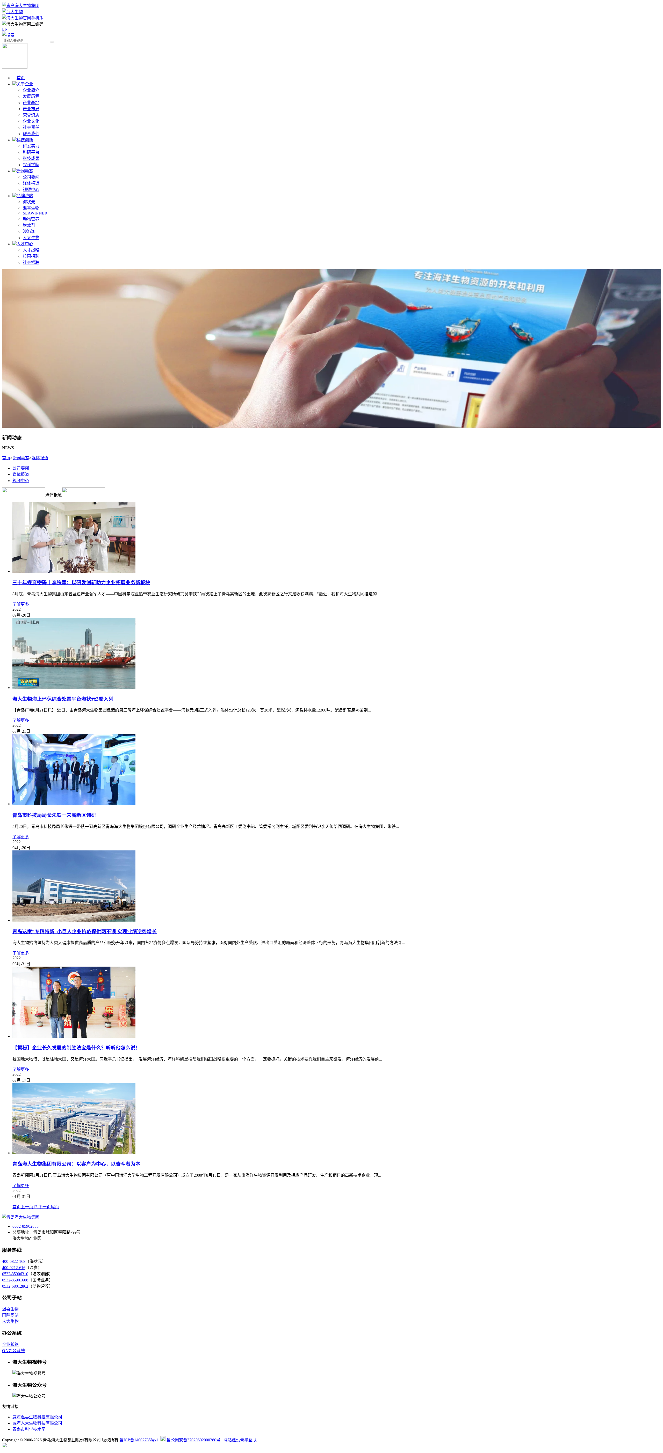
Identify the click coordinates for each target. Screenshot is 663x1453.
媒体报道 (31, 183)
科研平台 (31, 152)
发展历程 (31, 96)
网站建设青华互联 (240, 1440)
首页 (21, 78)
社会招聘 (31, 262)
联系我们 (31, 133)
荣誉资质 (31, 115)
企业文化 (31, 121)
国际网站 (10, 1315)
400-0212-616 (13, 1267)
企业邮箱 (10, 1344)
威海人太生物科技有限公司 (37, 1423)
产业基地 (31, 102)
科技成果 (31, 158)
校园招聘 (31, 256)
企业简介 (31, 90)
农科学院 (31, 164)
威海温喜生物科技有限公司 (37, 1417)
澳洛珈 (29, 231)
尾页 (55, 1207)
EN (5, 29)
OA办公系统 (13, 1350)
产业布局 (31, 109)
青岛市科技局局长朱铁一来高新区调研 (54, 815)
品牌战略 (25, 196)
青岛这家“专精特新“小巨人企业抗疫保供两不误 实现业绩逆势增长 (84, 931)
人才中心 (25, 244)
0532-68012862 (15, 1286)
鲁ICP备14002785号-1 (138, 1440)
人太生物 (31, 237)
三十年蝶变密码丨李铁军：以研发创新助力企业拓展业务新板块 (81, 582)
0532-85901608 (15, 1280)
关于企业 (25, 84)
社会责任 (31, 127)
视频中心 (31, 189)
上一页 (27, 1207)
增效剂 (29, 225)
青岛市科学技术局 (29, 1429)
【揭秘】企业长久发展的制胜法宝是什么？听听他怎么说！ (76, 1047)
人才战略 (31, 250)
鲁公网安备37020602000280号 (192, 1440)
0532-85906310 (15, 1274)
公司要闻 (31, 177)
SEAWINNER (35, 213)
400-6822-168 (13, 1261)
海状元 (29, 202)
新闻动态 (25, 171)
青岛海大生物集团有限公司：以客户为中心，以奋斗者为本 (76, 1164)
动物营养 (31, 219)
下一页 (44, 1207)
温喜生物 (31, 208)
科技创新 (25, 140)
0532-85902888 (25, 1226)
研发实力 (31, 146)
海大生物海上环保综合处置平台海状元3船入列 (62, 699)
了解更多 (20, 604)
